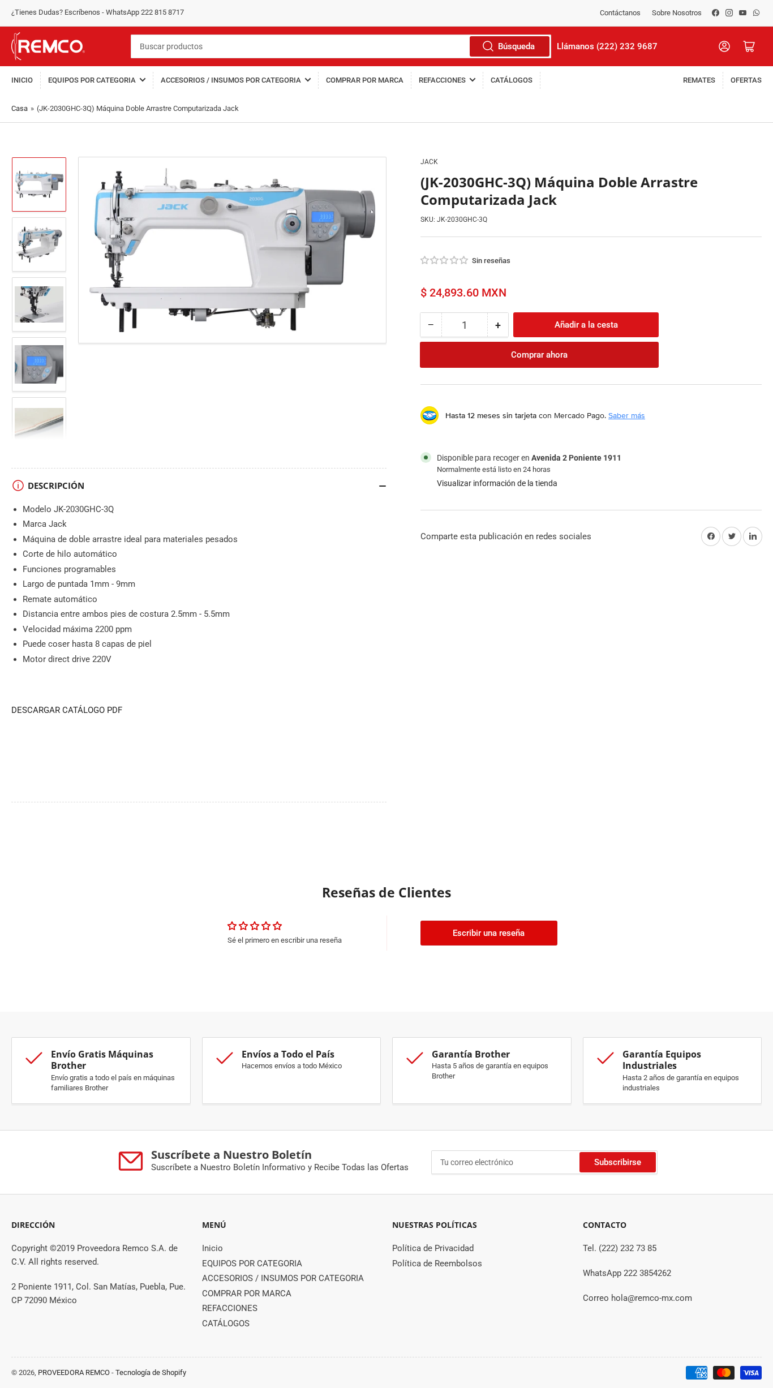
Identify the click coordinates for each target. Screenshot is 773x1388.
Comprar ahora (539, 355)
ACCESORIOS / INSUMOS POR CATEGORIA (231, 80)
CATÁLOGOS (511, 80)
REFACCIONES (442, 80)
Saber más (626, 415)
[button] (444, 260)
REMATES (699, 80)
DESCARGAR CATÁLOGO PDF (66, 710)
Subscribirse (617, 1162)
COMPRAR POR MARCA (364, 80)
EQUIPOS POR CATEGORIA (92, 80)
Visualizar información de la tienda (497, 483)
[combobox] (341, 46)
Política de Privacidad (433, 1248)
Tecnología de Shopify (150, 1372)
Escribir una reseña (489, 933)
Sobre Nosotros (677, 12)
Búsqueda (516, 46)
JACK (429, 162)
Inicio (22, 80)
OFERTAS (746, 80)
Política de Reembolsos (437, 1263)
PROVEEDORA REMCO (74, 1372)
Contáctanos (620, 12)
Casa (19, 108)
